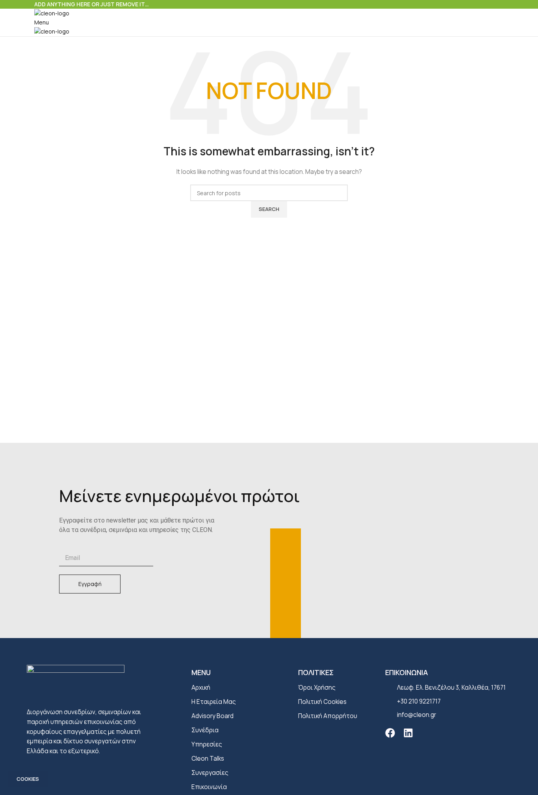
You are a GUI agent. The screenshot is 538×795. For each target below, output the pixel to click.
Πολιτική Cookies (322, 702)
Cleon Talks (207, 758)
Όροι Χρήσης (317, 687)
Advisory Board (212, 716)
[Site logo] (51, 13)
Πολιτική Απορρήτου (327, 716)
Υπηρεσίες (206, 744)
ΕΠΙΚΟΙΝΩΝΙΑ (406, 672)
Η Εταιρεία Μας (213, 702)
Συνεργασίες (209, 773)
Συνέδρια (205, 730)
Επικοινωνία (209, 787)
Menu (201, 672)
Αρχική (200, 687)
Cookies (28, 778)
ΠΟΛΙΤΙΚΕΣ (316, 672)
